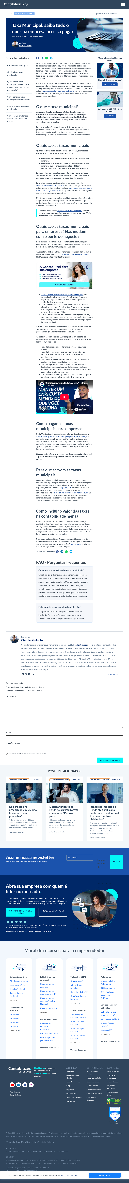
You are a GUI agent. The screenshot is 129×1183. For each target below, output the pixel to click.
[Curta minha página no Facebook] (22, 674)
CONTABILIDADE (95, 1068)
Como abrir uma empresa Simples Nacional (47, 1001)
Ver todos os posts (113, 674)
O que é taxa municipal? (17, 65)
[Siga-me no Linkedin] (29, 674)
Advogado (14, 1018)
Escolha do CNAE (17, 985)
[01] (64, 275)
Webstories (70, 1101)
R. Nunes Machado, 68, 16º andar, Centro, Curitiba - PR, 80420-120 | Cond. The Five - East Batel (43, 1160)
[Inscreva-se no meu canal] (32, 674)
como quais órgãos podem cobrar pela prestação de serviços (62, 436)
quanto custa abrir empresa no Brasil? (57, 91)
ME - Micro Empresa (49, 1033)
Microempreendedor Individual (50, 185)
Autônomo (14, 1014)
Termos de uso (112, 1082)
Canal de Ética (15, 1095)
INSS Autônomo (108, 988)
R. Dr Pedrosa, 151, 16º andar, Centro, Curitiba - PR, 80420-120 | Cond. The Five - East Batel (41, 1163)
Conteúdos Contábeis (24, 13)
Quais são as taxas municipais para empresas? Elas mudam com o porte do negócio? (18, 85)
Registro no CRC (113, 1071)
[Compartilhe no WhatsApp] (46, 58)
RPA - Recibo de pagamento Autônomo (107, 995)
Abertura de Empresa (19, 981)
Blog (7, 13)
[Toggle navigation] (123, 4)
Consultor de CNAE (79, 992)
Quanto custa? (92, 1086)
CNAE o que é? (76, 981)
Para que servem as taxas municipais (18, 107)
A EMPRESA (71, 1068)
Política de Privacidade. (69, 1175)
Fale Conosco (15, 1092)
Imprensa (70, 1089)
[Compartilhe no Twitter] (51, 58)
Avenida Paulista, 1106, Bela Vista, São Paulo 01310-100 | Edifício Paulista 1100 (37, 1151)
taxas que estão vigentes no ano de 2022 (74, 254)
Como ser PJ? (106, 1030)
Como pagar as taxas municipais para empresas (18, 98)
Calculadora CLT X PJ (110, 1019)
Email (13, 743)
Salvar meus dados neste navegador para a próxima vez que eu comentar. (27, 753)
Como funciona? (93, 1082)
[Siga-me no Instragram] (26, 674)
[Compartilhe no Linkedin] (42, 58)
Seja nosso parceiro (74, 1097)
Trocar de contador (94, 1078)
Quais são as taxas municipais (15, 73)
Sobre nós (70, 1071)
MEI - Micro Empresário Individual (45, 1026)
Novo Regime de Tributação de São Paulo (70, 492)
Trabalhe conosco (73, 1082)
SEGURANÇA (113, 1068)
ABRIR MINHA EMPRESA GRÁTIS (20, 912)
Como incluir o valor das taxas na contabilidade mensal (17, 119)
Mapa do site (71, 1093)
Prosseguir (104, 1175)
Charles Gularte (80, 645)
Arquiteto (14, 1022)
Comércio (14, 1026)
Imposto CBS (65, 487)
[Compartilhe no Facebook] (37, 58)
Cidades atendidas (94, 1089)
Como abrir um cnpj (48, 1008)
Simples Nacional (17, 989)
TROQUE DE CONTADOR (52, 910)
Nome (9, 732)
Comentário (12, 696)
